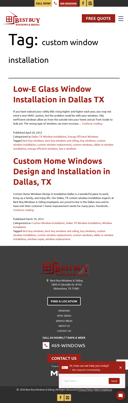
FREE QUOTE (98, 18)
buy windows (88, 140)
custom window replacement (54, 144)
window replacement (58, 239)
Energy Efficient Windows (83, 136)
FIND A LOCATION (64, 301)
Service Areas (64, 320)
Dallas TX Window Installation (49, 136)
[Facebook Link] (83, 3)
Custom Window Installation (48, 222)
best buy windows (33, 140)
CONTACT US (64, 358)
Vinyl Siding (64, 315)
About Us (64, 325)
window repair (36, 239)
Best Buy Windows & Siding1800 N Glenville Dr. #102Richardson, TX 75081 (66, 284)
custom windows (82, 144)
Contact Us (64, 330)
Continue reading (92, 123)
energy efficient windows (43, 148)
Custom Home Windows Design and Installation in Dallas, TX (61, 171)
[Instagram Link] (90, 3)
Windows (64, 310)
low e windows (67, 148)
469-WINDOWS (68, 3)
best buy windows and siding (62, 140)
